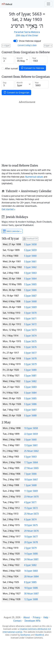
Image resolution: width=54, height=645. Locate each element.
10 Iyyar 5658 (31, 428)
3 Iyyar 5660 (30, 439)
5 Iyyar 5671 (30, 318)
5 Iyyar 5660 (30, 255)
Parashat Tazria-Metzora (27, 32)
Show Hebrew (30, 40)
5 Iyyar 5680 (30, 369)
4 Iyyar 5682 (30, 565)
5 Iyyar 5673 (30, 329)
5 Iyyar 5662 (30, 267)
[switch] (15, 41)
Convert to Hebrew (34, 68)
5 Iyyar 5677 (30, 352)
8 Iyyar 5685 (30, 582)
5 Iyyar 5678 (30, 358)
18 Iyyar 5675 (31, 525)
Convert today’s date (27, 45)
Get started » (8, 209)
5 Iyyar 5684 (30, 392)
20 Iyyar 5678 (31, 542)
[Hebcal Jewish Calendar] (7, 4)
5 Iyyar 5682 (30, 381)
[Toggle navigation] (48, 4)
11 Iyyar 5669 (31, 490)
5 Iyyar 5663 (30, 272)
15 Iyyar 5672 (31, 507)
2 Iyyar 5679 (30, 547)
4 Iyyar (6, 45)
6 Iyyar (48, 45)
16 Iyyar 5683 (31, 570)
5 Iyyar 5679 (30, 364)
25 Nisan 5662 (31, 450)
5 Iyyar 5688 (30, 415)
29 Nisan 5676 (31, 530)
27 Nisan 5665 (31, 468)
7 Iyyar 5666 (30, 473)
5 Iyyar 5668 (30, 301)
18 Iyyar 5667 (31, 479)
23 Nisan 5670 (31, 496)
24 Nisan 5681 (31, 559)
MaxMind (39, 634)
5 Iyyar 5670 (30, 312)
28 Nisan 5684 (31, 576)
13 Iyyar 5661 (31, 445)
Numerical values (34, 176)
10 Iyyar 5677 (31, 536)
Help (45, 617)
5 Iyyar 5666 (30, 289)
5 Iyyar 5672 (30, 324)
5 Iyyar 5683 (30, 386)
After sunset (11, 68)
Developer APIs (32, 620)
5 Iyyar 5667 (30, 295)
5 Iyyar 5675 (30, 341)
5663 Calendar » (13, 231)
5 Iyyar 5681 (30, 375)
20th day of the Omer (27, 35)
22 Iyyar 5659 (31, 433)
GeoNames (25, 634)
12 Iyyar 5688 (31, 599)
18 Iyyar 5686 (31, 587)
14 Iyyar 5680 (31, 553)
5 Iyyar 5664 (30, 278)
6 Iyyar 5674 (30, 519)
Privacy (36, 617)
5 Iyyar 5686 (30, 404)
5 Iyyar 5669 (30, 307)
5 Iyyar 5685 (30, 398)
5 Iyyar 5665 (30, 284)
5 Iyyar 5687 (30, 409)
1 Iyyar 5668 (30, 485)
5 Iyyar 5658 (30, 244)
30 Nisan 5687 (31, 593)
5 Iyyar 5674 (30, 335)
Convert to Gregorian (17, 92)
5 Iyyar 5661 (30, 261)
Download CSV (32, 238)
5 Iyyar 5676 (30, 347)
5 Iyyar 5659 (30, 250)
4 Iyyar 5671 (30, 502)
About (26, 617)
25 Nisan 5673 (31, 513)
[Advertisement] (27, 132)
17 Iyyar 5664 (31, 462)
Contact (17, 620)
